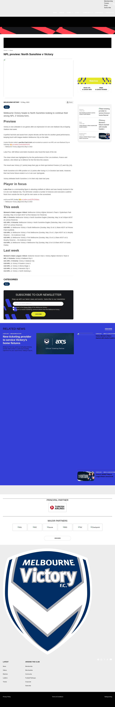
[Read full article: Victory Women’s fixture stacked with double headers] (104, 124)
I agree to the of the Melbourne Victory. (31, 307)
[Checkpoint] (95, 527)
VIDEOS (61, 12)
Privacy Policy (28, 307)
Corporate (99, 12)
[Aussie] (50, 527)
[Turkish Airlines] (57, 507)
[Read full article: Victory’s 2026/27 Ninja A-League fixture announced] (104, 136)
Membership (28, 666)
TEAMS (68, 12)
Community (87, 12)
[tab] (86, 89)
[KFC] (35, 527)
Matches (5, 674)
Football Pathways (30, 678)
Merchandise (29, 670)
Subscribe (38, 314)
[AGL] (20, 527)
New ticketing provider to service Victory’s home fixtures (17, 340)
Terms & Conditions (57, 696)
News (11, 50)
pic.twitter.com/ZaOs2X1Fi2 (21, 144)
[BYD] (65, 527)
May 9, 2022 (28, 146)
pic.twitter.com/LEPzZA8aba (30, 199)
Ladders (5, 678)
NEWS (55, 12)
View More (108, 328)
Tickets (5, 681)
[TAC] (80, 527)
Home (5, 50)
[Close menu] (109, 701)
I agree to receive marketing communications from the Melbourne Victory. (38, 309)
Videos (5, 670)
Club (77, 12)
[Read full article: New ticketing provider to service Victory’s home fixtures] (104, 112)
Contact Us (110, 12)
